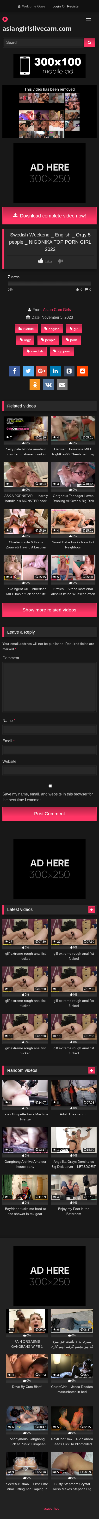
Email (8, 741)
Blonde (28, 329)
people (50, 340)
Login (56, 6)
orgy (27, 340)
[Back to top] (84, 1504)
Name (8, 720)
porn (73, 340)
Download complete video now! (52, 215)
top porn (63, 351)
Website (9, 761)
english (54, 329)
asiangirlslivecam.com (34, 28)
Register (73, 6)
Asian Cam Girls (57, 310)
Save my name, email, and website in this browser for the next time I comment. (47, 797)
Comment (10, 658)
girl (76, 329)
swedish (37, 351)
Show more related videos (49, 609)
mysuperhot (50, 1508)
